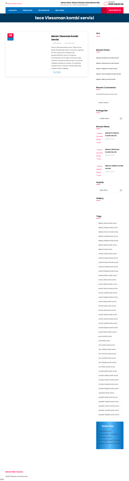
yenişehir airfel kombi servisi (108, 397)
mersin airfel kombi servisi (107, 280)
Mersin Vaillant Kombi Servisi (106, 68)
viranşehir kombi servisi (106, 393)
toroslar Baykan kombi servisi (108, 389)
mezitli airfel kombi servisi (107, 310)
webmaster (57, 43)
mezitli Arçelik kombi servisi (107, 323)
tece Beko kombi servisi (106, 367)
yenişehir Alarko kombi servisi (108, 402)
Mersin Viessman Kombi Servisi (64, 38)
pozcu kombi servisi (105, 336)
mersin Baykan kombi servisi (108, 297)
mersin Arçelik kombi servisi (107, 293)
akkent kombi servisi (105, 249)
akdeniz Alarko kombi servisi (108, 228)
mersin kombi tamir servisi (107, 306)
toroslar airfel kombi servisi (107, 371)
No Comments (70, 43)
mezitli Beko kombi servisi (107, 332)
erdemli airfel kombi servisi (107, 254)
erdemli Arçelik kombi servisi (108, 267)
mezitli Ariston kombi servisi (108, 319)
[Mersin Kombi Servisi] (14, 3)
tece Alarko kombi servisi (107, 349)
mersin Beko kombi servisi (107, 301)
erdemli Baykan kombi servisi (108, 271)
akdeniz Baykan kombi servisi (108, 241)
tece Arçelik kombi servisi (107, 358)
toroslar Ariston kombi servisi (108, 380)
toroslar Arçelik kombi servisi (108, 384)
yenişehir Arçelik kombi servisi (108, 410)
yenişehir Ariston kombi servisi (108, 406)
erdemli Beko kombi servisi (107, 275)
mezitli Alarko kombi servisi (107, 315)
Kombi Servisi (111, 118)
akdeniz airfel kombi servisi (107, 223)
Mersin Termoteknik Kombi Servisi (108, 74)
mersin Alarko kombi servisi (107, 284)
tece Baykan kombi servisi (107, 362)
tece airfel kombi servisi (106, 345)
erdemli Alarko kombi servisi (108, 258)
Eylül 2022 (111, 190)
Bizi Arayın (111, 2)
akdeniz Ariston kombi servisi (108, 232)
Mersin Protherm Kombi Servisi (107, 58)
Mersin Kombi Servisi (14, 463)
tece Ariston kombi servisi (107, 354)
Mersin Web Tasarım (14, 472)
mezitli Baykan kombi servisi (108, 328)
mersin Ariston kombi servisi (108, 288)
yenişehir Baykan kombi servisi (108, 415)
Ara (98, 33)
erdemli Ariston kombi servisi (108, 262)
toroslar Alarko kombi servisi (108, 375)
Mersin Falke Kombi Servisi (105, 79)
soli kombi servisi (104, 341)
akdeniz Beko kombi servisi (107, 245)
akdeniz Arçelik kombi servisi (108, 236)
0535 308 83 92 (115, 4)
